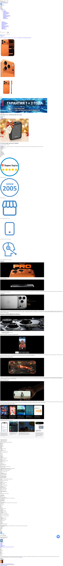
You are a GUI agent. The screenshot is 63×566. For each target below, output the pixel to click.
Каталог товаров (4, 10)
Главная (1, 37)
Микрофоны (4, 17)
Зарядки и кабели (4, 24)
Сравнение (1, 550)
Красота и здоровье (5, 18)
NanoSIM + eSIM (2, 154)
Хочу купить (2, 147)
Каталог (1, 548)
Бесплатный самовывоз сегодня (4, 2)
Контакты (1, 546)
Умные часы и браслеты (6, 12)
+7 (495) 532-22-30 (2, 9)
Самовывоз (1, 553)
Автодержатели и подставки (5, 26)
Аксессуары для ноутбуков (6, 15)
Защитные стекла (4, 22)
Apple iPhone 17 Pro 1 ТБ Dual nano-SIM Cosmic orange (24, 37)
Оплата (1, 544)
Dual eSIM (1, 155)
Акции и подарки (2, 545)
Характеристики (5, 565)
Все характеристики (2, 118)
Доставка (1, 543)
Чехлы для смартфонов (6, 13)
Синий (1, 151)
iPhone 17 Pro (15, 37)
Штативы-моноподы (5, 16)
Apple (12, 37)
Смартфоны (4, 11)
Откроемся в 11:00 (2, 1)
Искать (8, 32)
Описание (1, 565)
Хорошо (1, 558)
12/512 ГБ (1, 149)
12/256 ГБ (1, 148)
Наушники (4, 14)
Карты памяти (3, 28)
